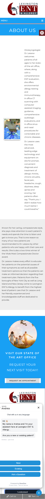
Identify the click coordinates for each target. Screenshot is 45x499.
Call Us (12, 496)
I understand (22, 492)
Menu (4, 20)
